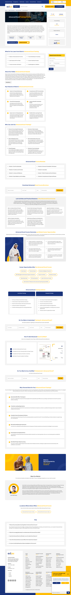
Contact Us (39, 1)
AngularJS (58, 565)
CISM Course (48, 561)
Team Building (48, 577)
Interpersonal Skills (49, 579)
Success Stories (33, 1)
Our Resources (28, 564)
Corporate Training (8, 1)
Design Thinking (39, 584)
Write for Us (28, 563)
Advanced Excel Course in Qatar (44, 511)
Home (6, 10)
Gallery (27, 565)
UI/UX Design (38, 577)
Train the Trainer (28, 580)
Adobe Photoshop (39, 578)
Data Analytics (38, 557)
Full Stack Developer (60, 557)
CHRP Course (28, 578)
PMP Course (28, 576)
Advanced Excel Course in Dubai (28, 511)
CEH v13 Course (49, 557)
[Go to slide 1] (50, 360)
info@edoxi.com (11, 568)
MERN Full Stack (59, 560)
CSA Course (48, 563)
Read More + (8, 82)
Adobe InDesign (39, 581)
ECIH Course (48, 564)
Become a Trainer (29, 561)
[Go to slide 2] (51, 360)
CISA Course (48, 560)
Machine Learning (39, 559)
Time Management (49, 576)
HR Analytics (28, 581)
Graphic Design (39, 576)
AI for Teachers (38, 567)
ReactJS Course (59, 567)
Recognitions (15, 1)
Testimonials (22, 1)
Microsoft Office (18, 10)
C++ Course (58, 564)
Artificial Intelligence (39, 556)
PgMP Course (28, 584)
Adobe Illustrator (39, 580)
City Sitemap (28, 567)
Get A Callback (59, 327)
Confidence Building (49, 584)
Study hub (27, 560)
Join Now (60, 378)
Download (59, 190)
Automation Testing (59, 561)
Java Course (58, 563)
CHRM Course (28, 577)
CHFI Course (48, 565)
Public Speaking (49, 580)
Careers (27, 1)
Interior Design (38, 585)
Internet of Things (39, 560)
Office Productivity (11, 10)
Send (68, 592)
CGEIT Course (48, 567)
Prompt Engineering (39, 566)
